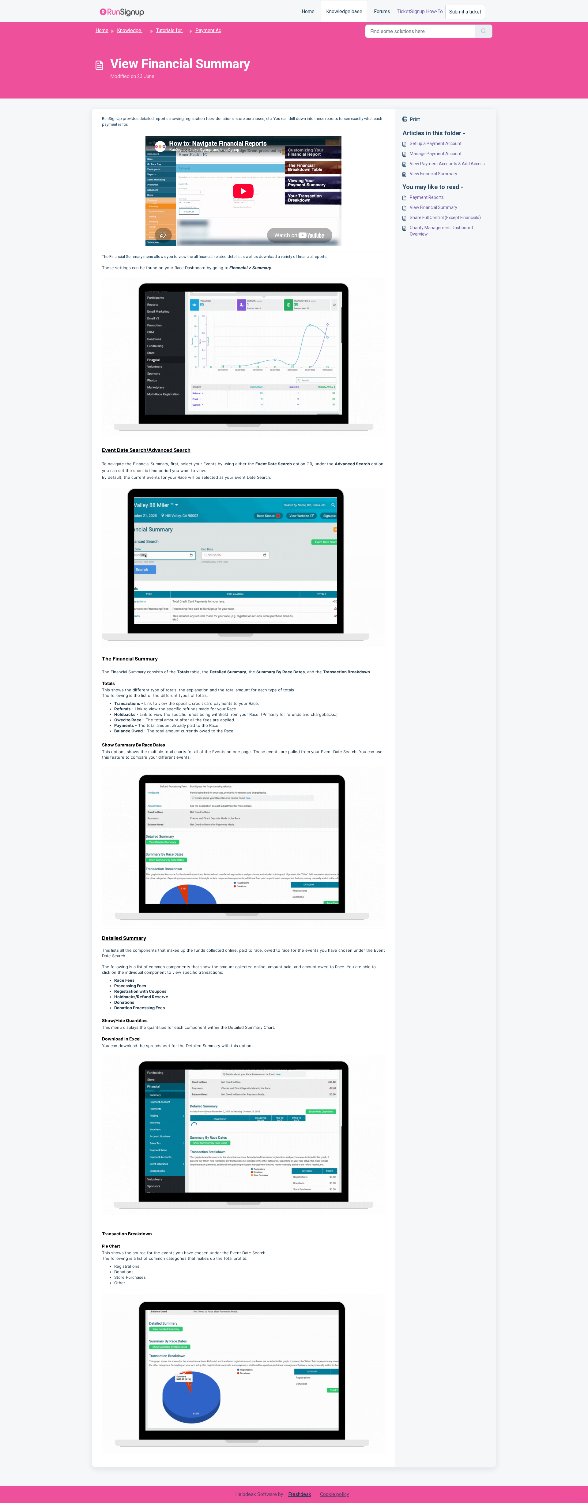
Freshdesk (299, 1494)
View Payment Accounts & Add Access (447, 163)
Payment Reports (427, 197)
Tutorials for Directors (179, 30)
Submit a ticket (465, 12)
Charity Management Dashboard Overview (441, 230)
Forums (382, 11)
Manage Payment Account (436, 153)
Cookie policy (334, 1494)
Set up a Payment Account (436, 143)
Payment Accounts (215, 30)
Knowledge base (344, 11)
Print (415, 119)
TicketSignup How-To (420, 11)
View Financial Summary (433, 173)
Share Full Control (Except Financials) (445, 217)
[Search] (483, 31)
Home (308, 11)
